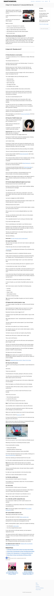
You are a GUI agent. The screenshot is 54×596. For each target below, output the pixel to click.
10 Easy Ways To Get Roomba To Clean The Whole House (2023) (20, 551)
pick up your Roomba (25, 113)
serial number (16, 526)
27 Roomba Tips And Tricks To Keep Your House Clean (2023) (20, 549)
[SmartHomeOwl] (10, 1)
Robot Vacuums (8, 559)
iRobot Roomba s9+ (27, 163)
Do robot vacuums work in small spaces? (19, 238)
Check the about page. (44, 24)
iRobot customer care (24, 517)
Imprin (25, 167)
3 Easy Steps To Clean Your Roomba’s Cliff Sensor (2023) (19, 555)
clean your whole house (10, 455)
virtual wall (9, 249)
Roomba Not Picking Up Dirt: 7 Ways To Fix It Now (20, 360)
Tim (9, 557)
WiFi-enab (28, 508)
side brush (19, 414)
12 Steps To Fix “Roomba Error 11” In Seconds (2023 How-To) (20, 553)
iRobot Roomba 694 (24, 153)
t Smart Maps (29, 167)
